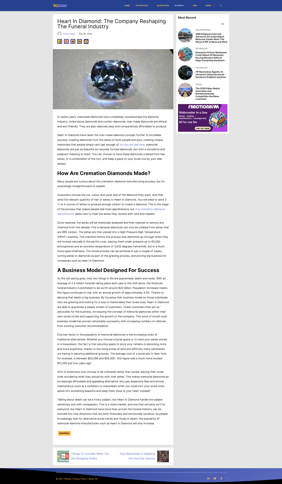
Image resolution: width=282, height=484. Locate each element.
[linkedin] (79, 41)
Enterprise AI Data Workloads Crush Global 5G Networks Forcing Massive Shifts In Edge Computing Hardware (211, 56)
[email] (86, 41)
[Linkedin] (208, 478)
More (208, 5)
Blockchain (163, 5)
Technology (142, 5)
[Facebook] (221, 478)
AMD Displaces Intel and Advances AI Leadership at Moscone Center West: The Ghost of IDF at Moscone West (211, 38)
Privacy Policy (80, 479)
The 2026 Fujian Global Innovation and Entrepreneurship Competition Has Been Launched (207, 93)
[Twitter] (215, 478)
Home (127, 5)
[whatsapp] (66, 41)
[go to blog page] (222, 23)
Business (179, 5)
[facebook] (59, 41)
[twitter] (72, 41)
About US (93, 479)
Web (195, 5)
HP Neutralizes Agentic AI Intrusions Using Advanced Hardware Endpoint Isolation (210, 74)
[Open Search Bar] (221, 5)
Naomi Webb (69, 33)
